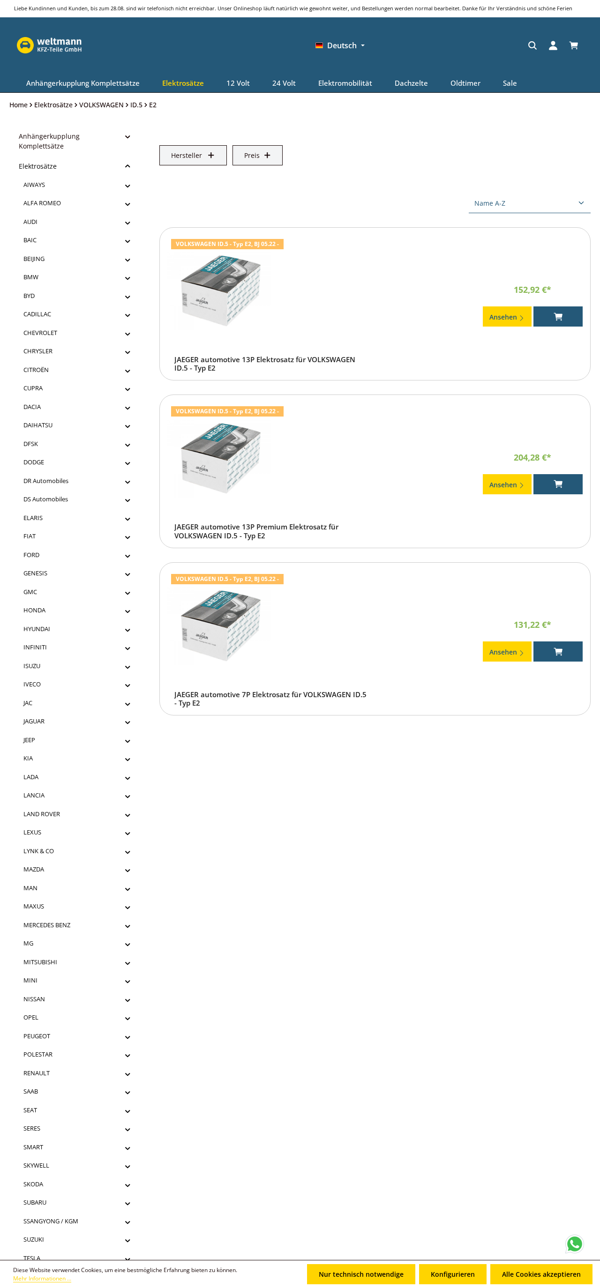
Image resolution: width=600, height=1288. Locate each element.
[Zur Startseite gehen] (475, 45)
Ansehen (504, 317)
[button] (127, 136)
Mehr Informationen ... (42, 1278)
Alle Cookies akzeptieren (541, 1274)
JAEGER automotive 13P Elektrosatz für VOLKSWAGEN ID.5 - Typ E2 (264, 364)
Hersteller (186, 155)
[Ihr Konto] (411, 45)
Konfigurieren (453, 1274)
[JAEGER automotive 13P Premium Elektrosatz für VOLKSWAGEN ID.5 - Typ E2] (219, 458)
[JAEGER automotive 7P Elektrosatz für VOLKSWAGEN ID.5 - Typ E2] (219, 626)
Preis (252, 155)
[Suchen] (390, 45)
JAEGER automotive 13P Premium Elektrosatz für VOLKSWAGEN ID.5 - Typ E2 (256, 531)
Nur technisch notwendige (361, 1274)
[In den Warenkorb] (558, 316)
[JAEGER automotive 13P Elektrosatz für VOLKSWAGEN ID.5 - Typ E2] (219, 291)
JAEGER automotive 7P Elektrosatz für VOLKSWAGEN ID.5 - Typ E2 (270, 699)
